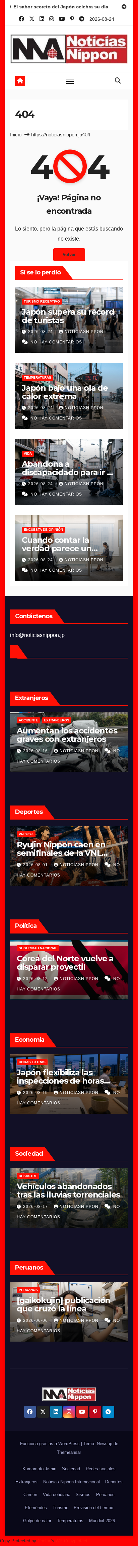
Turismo (60, 1507)
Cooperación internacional (69, 948)
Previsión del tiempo (93, 1507)
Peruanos (32, 1290)
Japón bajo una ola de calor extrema (65, 392)
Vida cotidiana (56, 1494)
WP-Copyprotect (71, 1540)
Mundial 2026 (102, 1520)
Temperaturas (37, 377)
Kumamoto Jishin (39, 1468)
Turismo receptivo (42, 301)
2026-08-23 (34, 1092)
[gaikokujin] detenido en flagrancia (68, 1304)
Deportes (114, 1481)
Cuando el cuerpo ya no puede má (63, 849)
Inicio (15, 134)
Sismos (83, 1494)
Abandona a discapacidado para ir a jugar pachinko (66, 472)
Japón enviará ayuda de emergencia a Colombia (63, 963)
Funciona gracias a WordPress (50, 1443)
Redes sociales (101, 1468)
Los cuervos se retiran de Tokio (69, 1190)
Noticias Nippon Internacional (71, 1481)
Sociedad (71, 1468)
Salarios (25, 1062)
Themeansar (69, 1452)
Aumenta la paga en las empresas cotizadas (61, 1077)
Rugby (61, 834)
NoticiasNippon (84, 331)
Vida (28, 453)
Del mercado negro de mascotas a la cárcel (61, 735)
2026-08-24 (41, 331)
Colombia (28, 948)
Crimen (30, 1494)
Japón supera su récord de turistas (68, 316)
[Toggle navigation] (70, 81)
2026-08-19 (40, 1206)
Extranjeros (26, 1481)
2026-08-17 (36, 978)
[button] (118, 80)
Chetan (44, 1540)
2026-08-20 (36, 751)
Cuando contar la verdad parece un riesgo (56, 548)
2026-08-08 (36, 864)
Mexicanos (29, 720)
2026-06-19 (40, 1320)
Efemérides (36, 1507)
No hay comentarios (56, 342)
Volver (69, 254)
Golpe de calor (34, 834)
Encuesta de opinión (43, 529)
